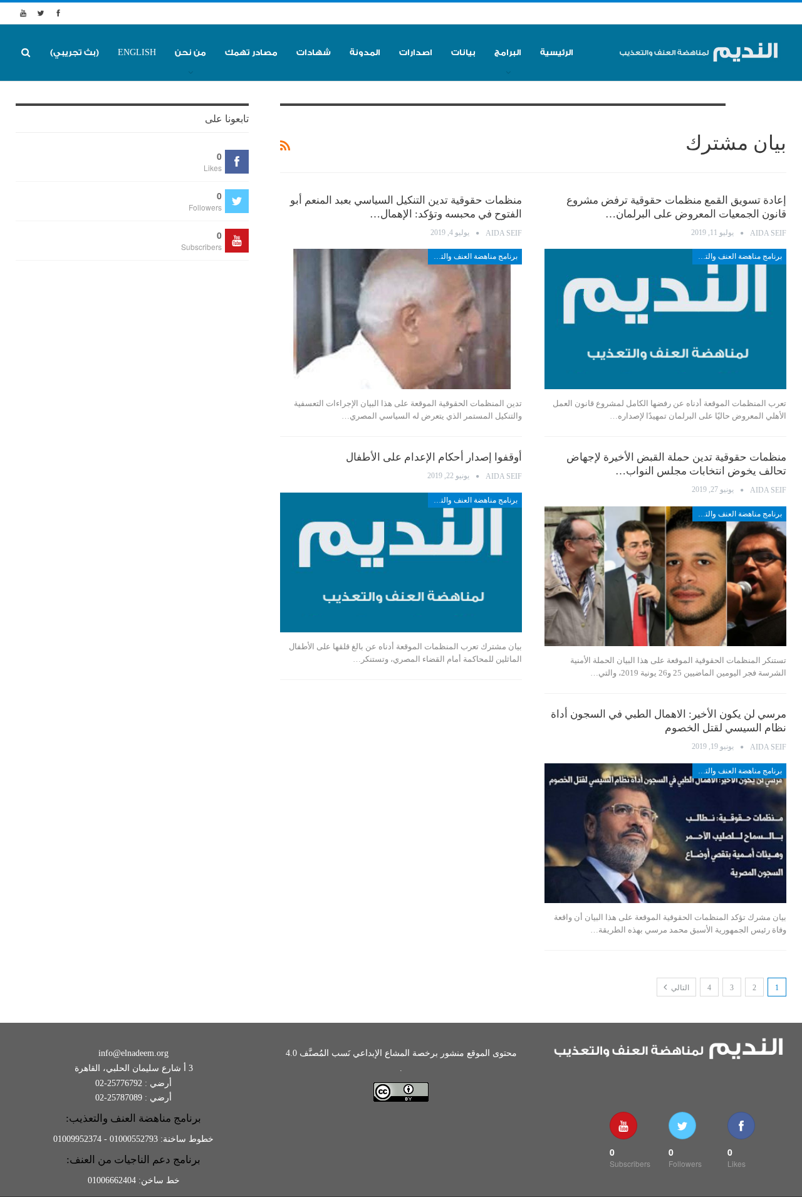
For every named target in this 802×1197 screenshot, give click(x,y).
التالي (679, 987)
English (137, 52)
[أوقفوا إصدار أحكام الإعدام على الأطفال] (401, 563)
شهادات (313, 52)
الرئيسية (556, 52)
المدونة (365, 52)
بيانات (463, 52)
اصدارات (415, 52)
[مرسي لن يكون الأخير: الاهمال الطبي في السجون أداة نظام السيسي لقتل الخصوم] (665, 833)
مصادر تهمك (251, 52)
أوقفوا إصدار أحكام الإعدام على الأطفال (434, 457)
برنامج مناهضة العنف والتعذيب (737, 256)
